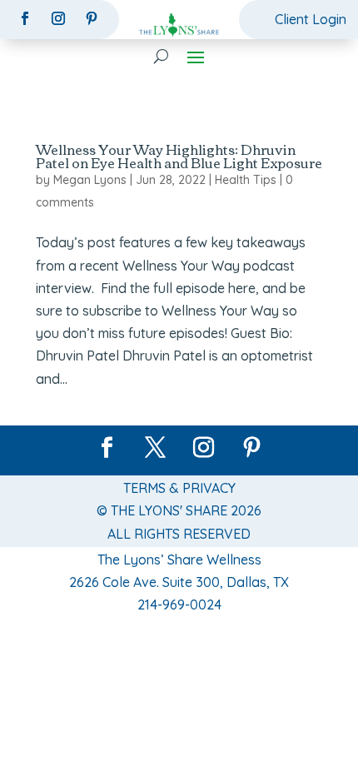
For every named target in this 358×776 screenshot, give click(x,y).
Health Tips (245, 179)
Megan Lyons (90, 179)
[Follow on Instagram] (58, 18)
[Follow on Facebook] (25, 18)
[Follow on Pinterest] (91, 18)
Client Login (310, 19)
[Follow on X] (155, 448)
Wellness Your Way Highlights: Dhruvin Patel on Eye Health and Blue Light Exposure (179, 156)
